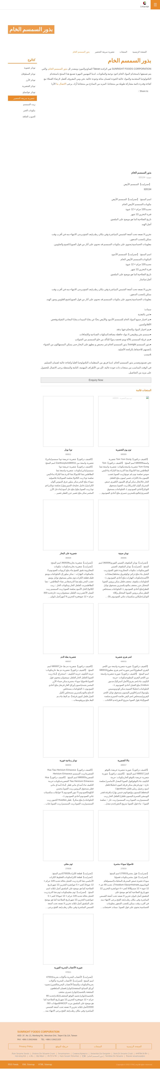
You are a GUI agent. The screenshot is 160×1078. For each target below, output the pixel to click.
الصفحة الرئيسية (139, 52)
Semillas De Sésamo (114, 1056)
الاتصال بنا (61, 83)
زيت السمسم (29, 104)
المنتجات (123, 52)
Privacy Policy (26, 1046)
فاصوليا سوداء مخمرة (123, 864)
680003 (68, 765)
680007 (68, 661)
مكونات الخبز (29, 110)
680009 (123, 454)
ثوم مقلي (68, 864)
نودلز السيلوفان (28, 74)
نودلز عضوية (29, 67)
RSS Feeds (13, 1064)
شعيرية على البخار (68, 553)
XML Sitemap (28, 1064)
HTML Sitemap (45, 1064)
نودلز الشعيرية (28, 86)
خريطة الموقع (62, 1046)
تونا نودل (68, 450)
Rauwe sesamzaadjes (135, 1056)
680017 (123, 765)
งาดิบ (31, 1056)
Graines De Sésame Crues (43, 1054)
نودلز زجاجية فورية (68, 760)
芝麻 (84, 1056)
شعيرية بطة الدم (68, 657)
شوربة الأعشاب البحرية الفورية (68, 967)
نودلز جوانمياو (29, 92)
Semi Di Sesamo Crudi (123, 1054)
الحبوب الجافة (29, 116)
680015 (123, 661)
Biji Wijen (40, 1056)
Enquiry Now (96, 380)
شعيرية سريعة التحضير (104, 52)
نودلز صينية (123, 553)
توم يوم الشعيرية (123, 450)
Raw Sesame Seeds (20, 1054)
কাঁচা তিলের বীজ (52, 1056)
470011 (68, 972)
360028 (68, 558)
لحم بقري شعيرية (123, 657)
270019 (123, 868)
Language (144, 6)
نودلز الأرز (30, 80)
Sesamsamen (64, 1054)
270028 (68, 868)
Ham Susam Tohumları (69, 1056)
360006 (123, 558)
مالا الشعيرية (123, 760)
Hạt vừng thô (20, 1056)
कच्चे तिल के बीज (141, 1054)
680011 (68, 454)
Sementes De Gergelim (100, 1054)
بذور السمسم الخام (81, 52)
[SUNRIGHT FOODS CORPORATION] (11, 5)
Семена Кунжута (80, 1054)
